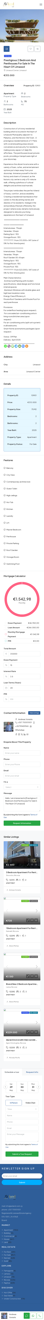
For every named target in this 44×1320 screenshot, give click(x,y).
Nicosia (7, 1280)
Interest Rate (10, 671)
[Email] (19, 346)
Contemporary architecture (18, 481)
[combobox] (22, 787)
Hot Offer (8, 1292)
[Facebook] (23, 346)
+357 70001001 (25, 722)
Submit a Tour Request (22, 1154)
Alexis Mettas (14, 946)
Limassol (7, 1277)
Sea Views (8, 1295)
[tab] (7, 49)
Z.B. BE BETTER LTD (20, 1310)
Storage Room (12, 557)
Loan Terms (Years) (12, 682)
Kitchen (9, 509)
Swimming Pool (12, 564)
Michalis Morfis (14, 1058)
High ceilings (11, 495)
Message (8, 793)
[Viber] (9, 346)
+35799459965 (22, 726)
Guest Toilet (11, 488)
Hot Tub (9, 502)
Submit (22, 1182)
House (7, 1239)
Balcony (9, 468)
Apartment (8, 1230)
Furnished (33, 901)
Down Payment (10, 660)
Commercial (9, 1236)
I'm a (6, 782)
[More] (26, 346)
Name (6, 748)
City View (10, 475)
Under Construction (12, 1298)
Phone (7, 759)
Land (6, 1242)
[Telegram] (16, 346)
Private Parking (12, 543)
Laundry (9, 516)
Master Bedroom (13, 529)
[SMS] (12, 346)
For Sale (8, 56)
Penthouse (11, 536)
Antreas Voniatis (15, 890)
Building (7, 1233)
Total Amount (10, 648)
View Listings (34, 713)
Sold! (6, 1261)
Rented (7, 1258)
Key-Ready (33, 845)
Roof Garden (12, 550)
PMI (5, 694)
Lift (7, 523)
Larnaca (7, 1273)
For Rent (25, 845)
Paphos (7, 1283)
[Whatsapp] (5, 346)
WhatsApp (19, 730)
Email (6, 770)
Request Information (22, 823)
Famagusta (8, 1270)
